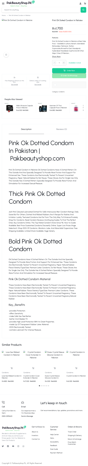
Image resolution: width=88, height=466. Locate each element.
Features (55, 38)
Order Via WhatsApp (70, 76)
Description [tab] (26, 129)
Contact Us (36, 439)
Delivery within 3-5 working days (38, 81)
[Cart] (85, 3)
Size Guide (54, 449)
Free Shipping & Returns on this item (14, 81)
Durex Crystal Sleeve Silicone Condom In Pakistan (52, 378)
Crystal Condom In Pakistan (76, 376)
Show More (56, 57)
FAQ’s (52, 438)
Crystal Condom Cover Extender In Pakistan (31, 377)
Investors (35, 435)
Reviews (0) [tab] (61, 129)
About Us (35, 432)
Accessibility (54, 442)
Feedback (53, 445)
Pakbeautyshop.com (37, 158)
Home (4, 15)
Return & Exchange (74, 439)
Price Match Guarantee (72, 443)
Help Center (54, 435)
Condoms (62, 92)
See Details (14, 84)
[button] (69, 75)
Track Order (72, 432)
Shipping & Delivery (75, 435)
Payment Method (56, 453)
